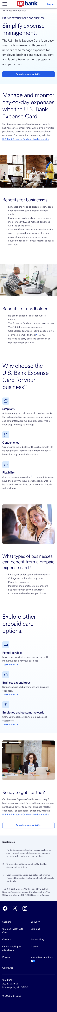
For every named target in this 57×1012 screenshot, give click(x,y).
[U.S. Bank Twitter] (15, 908)
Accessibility (37, 939)
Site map (35, 928)
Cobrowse (7, 967)
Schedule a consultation (28, 74)
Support (6, 921)
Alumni (34, 946)
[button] (50, 4)
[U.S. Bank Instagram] (25, 908)
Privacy (6, 957)
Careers (6, 939)
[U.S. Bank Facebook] (5, 908)
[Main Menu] (4, 4)
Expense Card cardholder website (25, 139)
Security (35, 921)
